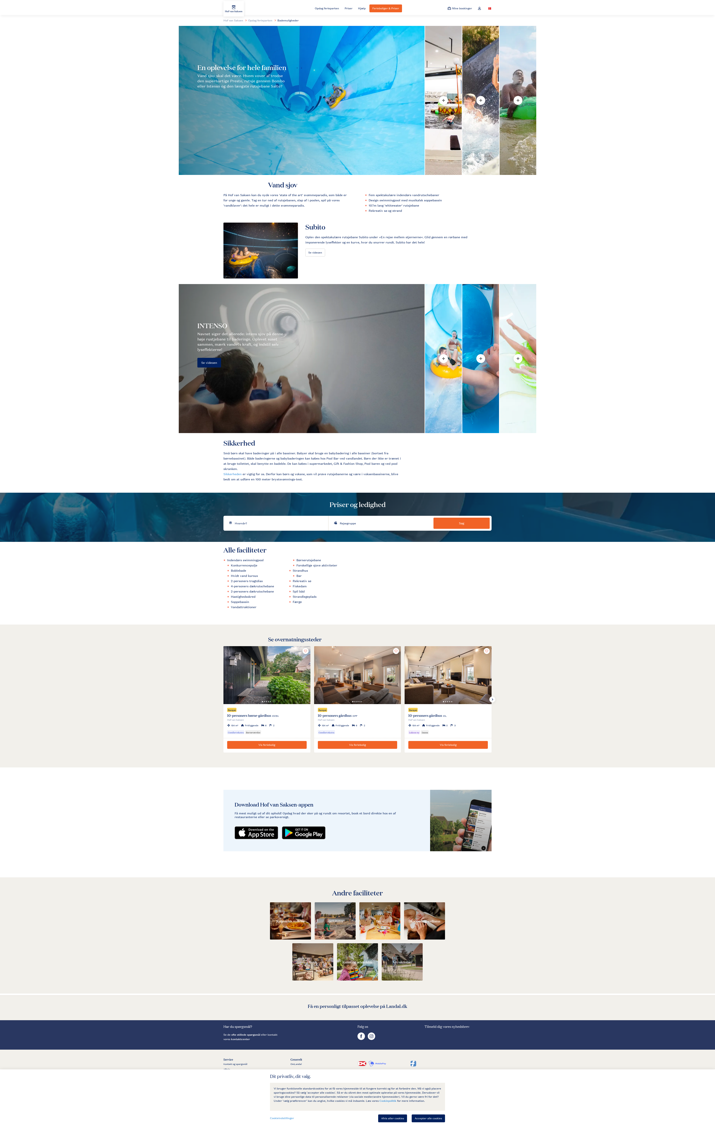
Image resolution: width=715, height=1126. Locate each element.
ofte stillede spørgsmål (245, 1034)
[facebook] (362, 1039)
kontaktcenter (240, 1039)
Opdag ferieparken (327, 8)
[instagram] (371, 1039)
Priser (348, 8)
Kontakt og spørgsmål (235, 1064)
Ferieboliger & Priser (385, 8)
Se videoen (315, 252)
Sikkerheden (232, 474)
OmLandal (296, 1064)
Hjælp (362, 8)
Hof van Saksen (233, 20)
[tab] (302, 100)
